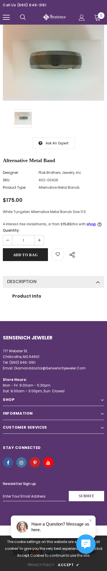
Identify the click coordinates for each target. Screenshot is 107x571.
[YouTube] (48, 462)
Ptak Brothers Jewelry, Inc (60, 172)
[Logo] (54, 17)
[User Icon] (82, 18)
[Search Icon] (23, 17)
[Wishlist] (57, 254)
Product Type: (14, 187)
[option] (53, 63)
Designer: (11, 172)
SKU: (6, 180)
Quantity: (11, 230)
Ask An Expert (57, 143)
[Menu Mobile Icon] (6, 17)
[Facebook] (8, 462)
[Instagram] (21, 462)
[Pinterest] (35, 462)
